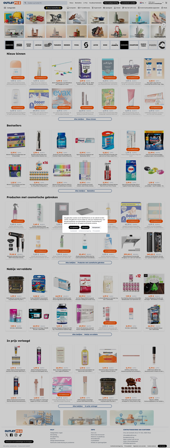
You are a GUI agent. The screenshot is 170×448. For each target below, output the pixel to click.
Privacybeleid (96, 230)
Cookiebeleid (73, 230)
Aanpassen (96, 227)
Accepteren (74, 227)
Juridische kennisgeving (85, 230)
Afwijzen (85, 227)
